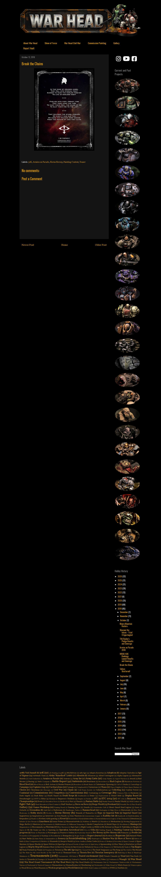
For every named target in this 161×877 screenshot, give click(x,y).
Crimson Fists (122, 793)
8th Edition (72, 773)
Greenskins (34, 810)
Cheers (22, 790)
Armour (67, 778)
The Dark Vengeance (100, 850)
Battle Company (44, 782)
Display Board (131, 795)
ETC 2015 (121, 799)
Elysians (52, 799)
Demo (92, 795)
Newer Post (28, 245)
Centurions (93, 787)
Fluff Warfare (66, 804)
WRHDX (104, 868)
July (122, 684)
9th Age (83, 773)
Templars (48, 850)
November (124, 616)
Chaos (104, 787)
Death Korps (68, 795)
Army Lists (91, 778)
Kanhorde (121, 816)
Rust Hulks (27, 838)
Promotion (23, 836)
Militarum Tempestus (77, 824)
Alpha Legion (122, 775)
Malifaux (86, 822)
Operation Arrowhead (69, 830)
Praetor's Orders (67, 832)
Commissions (40, 792)
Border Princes (64, 784)
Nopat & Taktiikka (122, 827)
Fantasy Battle (92, 801)
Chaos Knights (115, 787)
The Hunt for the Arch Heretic (34, 853)
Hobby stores (36, 813)
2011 (120, 737)
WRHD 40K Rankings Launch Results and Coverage (126, 657)
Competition (59, 793)
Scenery (62, 838)
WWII (112, 868)
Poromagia (52, 832)
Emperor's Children (66, 798)
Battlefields (77, 781)
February (123, 704)
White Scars (123, 865)
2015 (120, 721)
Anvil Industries (34, 779)
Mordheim (124, 824)
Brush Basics (88, 784)
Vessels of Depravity (89, 859)
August (123, 680)
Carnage (70, 787)
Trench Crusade (110, 856)
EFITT (36, 799)
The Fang (116, 850)
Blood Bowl (24, 784)
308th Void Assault (27, 773)
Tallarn (88, 847)
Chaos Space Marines (131, 787)
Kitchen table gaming (48, 818)
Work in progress (56, 868)
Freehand (112, 804)
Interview (50, 816)
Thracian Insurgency (104, 852)
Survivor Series (63, 847)
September (124, 676)
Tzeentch (51, 859)
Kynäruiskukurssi (102, 819)
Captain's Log (39, 787)
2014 (120, 725)
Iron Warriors (76, 816)
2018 (120, 608)
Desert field (116, 795)
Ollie (43, 830)
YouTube (121, 868)
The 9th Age (69, 850)
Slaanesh (54, 841)
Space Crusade (129, 841)
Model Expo (111, 824)
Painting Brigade (105, 830)
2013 (120, 729)
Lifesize (22, 822)
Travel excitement (88, 856)
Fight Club (25, 804)
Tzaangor (41, 859)
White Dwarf (110, 865)
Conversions (76, 792)
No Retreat (106, 827)
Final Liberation (41, 804)
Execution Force (52, 801)
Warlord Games (44, 865)
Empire (80, 799)
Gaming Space (74, 807)
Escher (88, 799)
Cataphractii (81, 787)
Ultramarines (62, 859)
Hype (99, 813)
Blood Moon (38, 784)
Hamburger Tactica (73, 810)
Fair (71, 801)
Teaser (82, 162)
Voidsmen (113, 859)
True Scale (134, 856)
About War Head (30, 43)
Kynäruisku (73, 819)
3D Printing (53, 773)
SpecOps (61, 844)
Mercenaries (48, 824)
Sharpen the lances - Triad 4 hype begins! (126, 632)
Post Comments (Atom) (70, 252)
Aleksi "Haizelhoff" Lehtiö (60, 775)
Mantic (95, 821)
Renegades (67, 835)
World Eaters (74, 868)
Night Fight (75, 827)
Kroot (63, 818)
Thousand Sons (69, 852)
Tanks (127, 847)
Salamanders (50, 839)
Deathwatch (82, 796)
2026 (120, 576)
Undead (74, 859)
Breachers (77, 784)
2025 (120, 580)
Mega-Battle (24, 824)
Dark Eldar (39, 795)
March (123, 700)
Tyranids (31, 859)
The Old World (54, 853)
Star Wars (118, 844)
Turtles (22, 859)
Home (64, 245)
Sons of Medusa (106, 841)
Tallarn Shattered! (125, 670)
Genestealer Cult (99, 807)
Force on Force (82, 804)
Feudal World (120, 801)
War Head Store (63, 862)
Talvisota (117, 847)
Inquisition (24, 816)
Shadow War (108, 838)
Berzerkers (102, 782)
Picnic (33, 833)
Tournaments (39, 856)
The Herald (137, 850)
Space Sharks (35, 844)
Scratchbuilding (77, 838)
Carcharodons (55, 787)
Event (40, 801)
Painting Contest (71, 162)
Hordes (49, 813)
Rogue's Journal (94, 835)
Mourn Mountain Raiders (126, 625)
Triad (123, 856)
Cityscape (46, 790)
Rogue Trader (80, 836)
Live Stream (32, 822)
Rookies (109, 835)
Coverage (107, 792)
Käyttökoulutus (133, 816)
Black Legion (115, 781)
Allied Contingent (106, 775)
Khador (34, 819)
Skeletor (44, 841)
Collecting (116, 790)
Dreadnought (25, 798)
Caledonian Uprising (105, 784)
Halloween (57, 810)
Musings (134, 824)
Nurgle (136, 827)
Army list (77, 778)
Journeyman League (92, 816)
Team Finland (28, 850)
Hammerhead (89, 810)
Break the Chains (126, 664)
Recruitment (55, 836)
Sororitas (117, 841)
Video (103, 859)
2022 (120, 592)
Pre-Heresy (111, 832)
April (122, 696)
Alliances (91, 775)
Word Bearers (39, 868)
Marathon (104, 822)
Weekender (98, 865)
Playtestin (41, 833)
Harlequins (103, 810)
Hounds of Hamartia (85, 813)
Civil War (58, 790)
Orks (92, 830)
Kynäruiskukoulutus (86, 819)
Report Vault (28, 48)
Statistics (130, 844)
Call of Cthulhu (122, 784)
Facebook (63, 801)
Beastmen (91, 781)
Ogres (21, 830)
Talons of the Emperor (102, 847)
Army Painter (107, 779)
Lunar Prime (58, 821)
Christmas (35, 790)
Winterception (136, 865)
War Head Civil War (72, 43)
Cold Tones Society (85, 790)
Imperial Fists (112, 813)
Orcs (86, 830)
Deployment (103, 796)
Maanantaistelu (73, 821)
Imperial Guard (130, 813)
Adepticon (111, 773)
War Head (136, 859)
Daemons (134, 793)
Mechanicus (115, 821)
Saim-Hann (39, 839)
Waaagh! (123, 859)
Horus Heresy (56, 162)
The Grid (126, 850)
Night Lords (86, 827)
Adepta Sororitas (96, 773)
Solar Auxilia (80, 841)
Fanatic (79, 801)
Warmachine (57, 865)
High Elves (114, 810)
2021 (120, 596)
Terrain (58, 850)
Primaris (124, 832)
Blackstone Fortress (132, 782)
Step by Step (33, 847)
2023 (120, 588)
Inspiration (37, 816)
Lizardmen (44, 821)
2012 (120, 733)
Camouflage (135, 784)
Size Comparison (32, 841)
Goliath (22, 810)
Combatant (24, 793)
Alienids (80, 775)
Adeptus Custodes (127, 773)
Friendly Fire (125, 804)
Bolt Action (50, 784)
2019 (120, 604)
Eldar (43, 798)
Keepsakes (23, 818)
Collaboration (102, 790)
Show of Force (51, 43)
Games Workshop (41, 807)
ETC (96, 798)
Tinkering (121, 853)
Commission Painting (97, 43)
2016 (120, 717)
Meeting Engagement (131, 822)
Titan (129, 853)
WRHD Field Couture (91, 868)
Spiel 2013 (84, 844)
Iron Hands (62, 816)
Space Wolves (49, 844)
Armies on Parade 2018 (126, 648)
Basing (31, 781)
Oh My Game (32, 830)
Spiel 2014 (94, 844)
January (123, 708)
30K (30, 162)
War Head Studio (82, 862)
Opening (51, 830)
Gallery (116, 43)
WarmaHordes (72, 865)
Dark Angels (24, 795)
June (122, 688)
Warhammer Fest (99, 862)
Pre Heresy (98, 832)
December (124, 612)
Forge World (98, 804)
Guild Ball (47, 810)
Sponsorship (106, 844)
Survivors (77, 847)
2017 (120, 713)
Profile (135, 832)
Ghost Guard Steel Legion (120, 807)
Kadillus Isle (108, 816)
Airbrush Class (39, 775)
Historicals (125, 810)
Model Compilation (95, 824)
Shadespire (96, 839)
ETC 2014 (107, 798)
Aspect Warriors (121, 779)
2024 (120, 584)
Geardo (87, 807)
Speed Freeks (73, 844)
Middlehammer (61, 824)
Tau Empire (136, 847)
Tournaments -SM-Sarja (67, 856)
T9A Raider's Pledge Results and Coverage (126, 641)
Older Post (101, 245)
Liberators (134, 818)
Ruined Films (136, 835)
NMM (96, 827)
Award (132, 778)
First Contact (54, 804)
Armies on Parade (41, 162)
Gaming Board (59, 807)
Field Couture (134, 801)
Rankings (45, 836)
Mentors (36, 824)
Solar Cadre (92, 841)
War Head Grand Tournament (38, 862)
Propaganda (34, 836)
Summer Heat (48, 847)
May (122, 692)
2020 (120, 600)
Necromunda (37, 827)
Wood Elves (26, 868)
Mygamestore (24, 827)
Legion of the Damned (119, 819)
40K (62, 773)
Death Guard (53, 795)
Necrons (50, 827)
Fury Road (135, 804)
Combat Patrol (132, 790)
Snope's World (67, 841)
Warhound (31, 865)
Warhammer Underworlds (119, 862)
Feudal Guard (107, 801)
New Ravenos (63, 827)
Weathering (86, 865)
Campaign (24, 787)
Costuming (93, 793)
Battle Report (59, 781)
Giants (137, 807)
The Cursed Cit (84, 850)
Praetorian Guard (83, 833)
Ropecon (120, 835)
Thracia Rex (85, 852)
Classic (70, 790)
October (123, 620)
